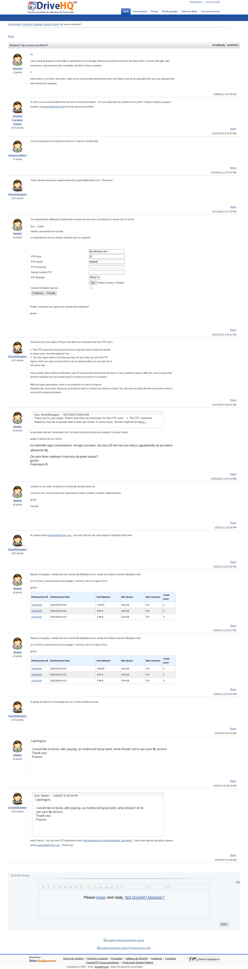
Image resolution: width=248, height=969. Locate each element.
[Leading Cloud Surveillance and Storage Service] (124, 940)
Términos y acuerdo (97, 958)
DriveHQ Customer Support (17, 120)
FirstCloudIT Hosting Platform (137, 962)
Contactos (170, 958)
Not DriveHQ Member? (144, 897)
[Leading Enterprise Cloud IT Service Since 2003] (124, 948)
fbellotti (17, 233)
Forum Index (14, 24)
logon (101, 897)
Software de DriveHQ (137, 958)
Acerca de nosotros (210, 11)
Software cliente (189, 11)
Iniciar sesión (213, 2)
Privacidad (116, 958)
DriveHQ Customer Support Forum (41, 24)
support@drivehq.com (53, 106)
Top (238, 881)
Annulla (51, 293)
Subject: (15, 45)
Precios (154, 11)
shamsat (17, 68)
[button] (174, 771)
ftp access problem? (71, 24)
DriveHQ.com (102, 967)
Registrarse (196, 2)
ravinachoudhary (17, 155)
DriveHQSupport (17, 194)
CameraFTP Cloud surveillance (102, 962)
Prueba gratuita (170, 11)
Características (140, 11)
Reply (11, 36)
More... (143, 421)
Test (92, 282)
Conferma (37, 293)
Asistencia (156, 958)
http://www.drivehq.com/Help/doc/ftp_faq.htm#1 (107, 840)
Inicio (126, 11)
